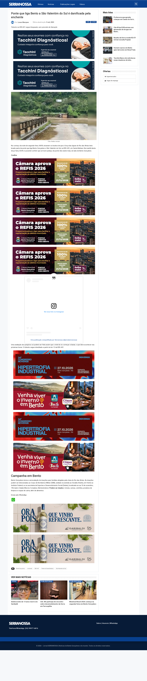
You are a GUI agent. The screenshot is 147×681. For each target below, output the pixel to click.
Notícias (51, 4)
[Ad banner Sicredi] (53, 229)
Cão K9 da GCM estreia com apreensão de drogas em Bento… (124, 29)
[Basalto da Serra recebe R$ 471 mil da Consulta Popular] (107, 40)
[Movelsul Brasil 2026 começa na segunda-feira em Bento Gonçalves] (83, 583)
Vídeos (82, 4)
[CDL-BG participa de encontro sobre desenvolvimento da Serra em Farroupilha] (53, 583)
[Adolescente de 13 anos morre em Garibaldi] (24, 583)
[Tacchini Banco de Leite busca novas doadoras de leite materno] (107, 60)
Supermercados (111, 76)
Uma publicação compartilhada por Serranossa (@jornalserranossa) (54, 336)
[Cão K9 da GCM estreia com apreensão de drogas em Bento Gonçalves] (107, 29)
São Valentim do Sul (61, 562)
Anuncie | (106, 617)
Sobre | (99, 617)
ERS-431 (37, 562)
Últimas (40, 4)
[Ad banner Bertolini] (53, 360)
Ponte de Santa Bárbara (47, 562)
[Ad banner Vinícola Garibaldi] (53, 512)
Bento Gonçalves (20, 562)
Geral (88, 22)
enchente (29, 562)
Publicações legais (67, 4)
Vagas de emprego (112, 80)
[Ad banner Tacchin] (53, 44)
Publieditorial (46, 575)
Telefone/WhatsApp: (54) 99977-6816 (23, 622)
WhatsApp (114, 617)
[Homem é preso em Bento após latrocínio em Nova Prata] (107, 50)
